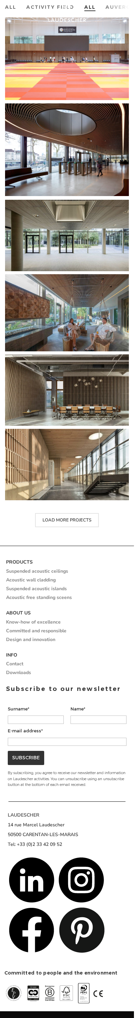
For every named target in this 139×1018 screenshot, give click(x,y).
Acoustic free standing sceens (39, 597)
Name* (78, 708)
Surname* (18, 708)
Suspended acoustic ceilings (37, 571)
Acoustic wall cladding (31, 580)
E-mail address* (25, 730)
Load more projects (67, 520)
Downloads (18, 672)
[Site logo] (67, 12)
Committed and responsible (36, 631)
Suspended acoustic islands (36, 588)
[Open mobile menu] (125, 12)
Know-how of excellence (33, 622)
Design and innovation (30, 639)
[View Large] (123, 109)
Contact (14, 664)
